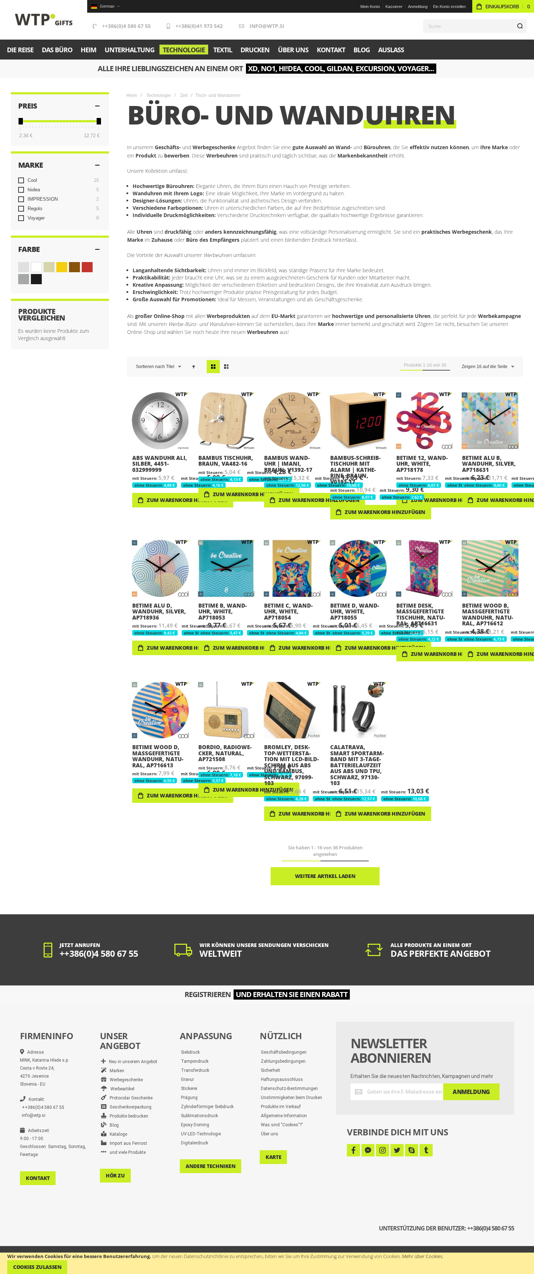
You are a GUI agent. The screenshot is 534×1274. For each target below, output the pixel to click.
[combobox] (475, 26)
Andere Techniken (210, 1166)
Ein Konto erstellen (449, 6)
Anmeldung (418, 6)
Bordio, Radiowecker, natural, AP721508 (226, 710)
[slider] (20, 121)
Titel (170, 366)
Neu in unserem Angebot (131, 1061)
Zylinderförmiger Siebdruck (207, 1106)
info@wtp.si (267, 26)
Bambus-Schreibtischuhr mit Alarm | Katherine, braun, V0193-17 (358, 420)
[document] (267, 1263)
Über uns (269, 1133)
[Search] (520, 26)
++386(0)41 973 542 (199, 26)
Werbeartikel (120, 1088)
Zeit (183, 95)
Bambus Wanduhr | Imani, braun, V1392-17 (292, 420)
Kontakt (38, 1178)
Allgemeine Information (284, 1115)
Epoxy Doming (195, 1124)
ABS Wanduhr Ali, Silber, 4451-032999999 (160, 420)
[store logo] (44, 19)
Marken (115, 1070)
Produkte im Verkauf (281, 1106)
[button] (105, 6)
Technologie (158, 95)
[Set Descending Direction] (193, 366)
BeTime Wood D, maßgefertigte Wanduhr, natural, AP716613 (160, 710)
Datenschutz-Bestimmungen (289, 1088)
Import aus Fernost (126, 1143)
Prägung (189, 1097)
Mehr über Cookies (422, 1256)
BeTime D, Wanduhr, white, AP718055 (358, 568)
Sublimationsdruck (199, 1115)
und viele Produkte (126, 1152)
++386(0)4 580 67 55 (126, 26)
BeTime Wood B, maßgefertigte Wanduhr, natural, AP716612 (490, 568)
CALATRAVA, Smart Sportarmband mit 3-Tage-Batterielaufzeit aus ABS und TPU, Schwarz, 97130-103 (358, 710)
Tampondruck (195, 1061)
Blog (112, 1125)
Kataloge (116, 1134)
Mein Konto (370, 6)
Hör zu (115, 1175)
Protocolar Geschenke (129, 1098)
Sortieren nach (150, 366)
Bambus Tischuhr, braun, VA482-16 (226, 420)
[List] (226, 366)
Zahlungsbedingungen (283, 1061)
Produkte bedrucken (127, 1116)
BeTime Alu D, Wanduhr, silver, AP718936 (160, 568)
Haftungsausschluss (282, 1079)
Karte (273, 1156)
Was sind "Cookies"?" (282, 1124)
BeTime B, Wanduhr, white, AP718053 (226, 568)
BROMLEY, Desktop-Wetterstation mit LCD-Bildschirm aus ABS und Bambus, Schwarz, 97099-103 (292, 710)
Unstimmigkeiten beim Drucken (291, 1097)
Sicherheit (270, 1070)
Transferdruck (195, 1070)
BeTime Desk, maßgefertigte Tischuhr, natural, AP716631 (424, 568)
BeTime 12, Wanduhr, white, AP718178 (424, 420)
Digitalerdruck (194, 1143)
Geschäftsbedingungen (284, 1052)
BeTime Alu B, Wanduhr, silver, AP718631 (490, 420)
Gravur (187, 1079)
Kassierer (393, 6)
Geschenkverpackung (128, 1107)
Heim (131, 95)
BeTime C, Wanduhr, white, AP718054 (292, 568)
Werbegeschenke (124, 1079)
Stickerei (189, 1088)
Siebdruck (190, 1052)
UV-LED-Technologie (201, 1133)
